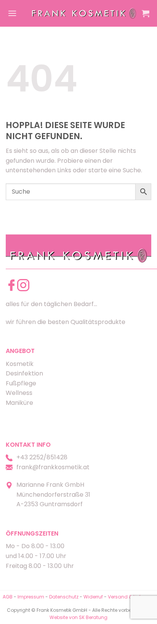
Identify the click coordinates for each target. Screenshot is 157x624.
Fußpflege (21, 383)
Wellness (19, 392)
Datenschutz (63, 597)
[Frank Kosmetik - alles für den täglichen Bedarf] (84, 13)
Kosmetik (20, 363)
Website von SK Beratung (78, 617)
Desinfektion (24, 373)
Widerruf (93, 597)
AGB (8, 597)
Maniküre (19, 402)
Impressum (31, 597)
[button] (12, 13)
